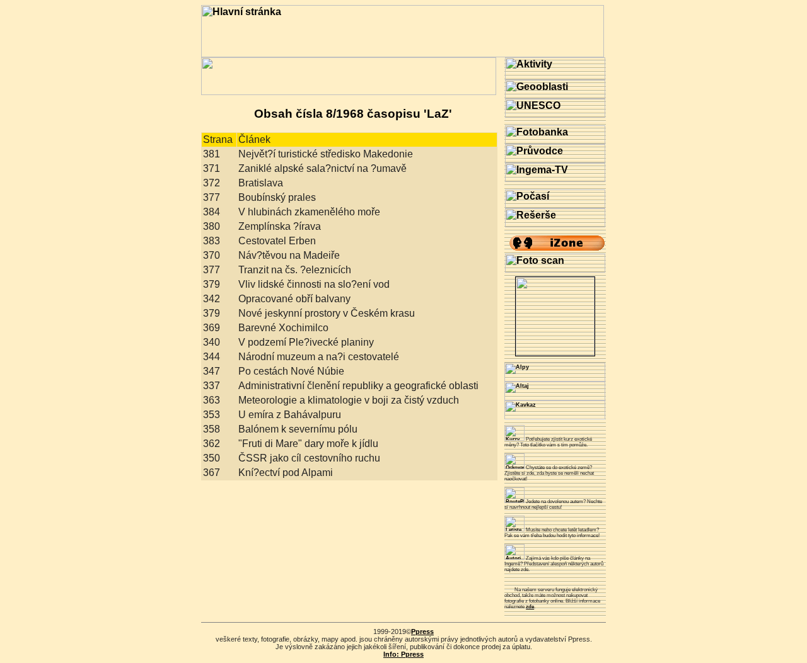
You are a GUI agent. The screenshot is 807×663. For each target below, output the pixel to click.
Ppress (422, 631)
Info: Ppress (403, 654)
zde (530, 606)
